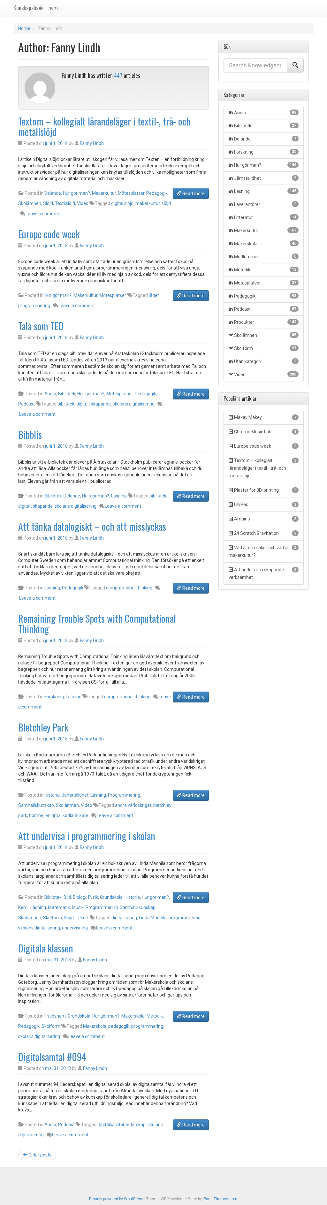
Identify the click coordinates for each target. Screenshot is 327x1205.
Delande (52, 193)
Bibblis (30, 434)
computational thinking (129, 587)
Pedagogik (157, 193)
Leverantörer (265, 204)
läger (154, 295)
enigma (53, 815)
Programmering (124, 795)
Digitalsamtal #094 (52, 1057)
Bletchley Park (43, 727)
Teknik (82, 917)
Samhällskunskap (36, 805)
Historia (52, 795)
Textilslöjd (65, 203)
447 (118, 75)
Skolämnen (29, 203)
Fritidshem (55, 1016)
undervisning (75, 927)
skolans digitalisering (134, 403)
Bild (67, 897)
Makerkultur (104, 193)
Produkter (265, 322)
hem (53, 8)
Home (24, 28)
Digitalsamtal (110, 1124)
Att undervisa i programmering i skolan (86, 836)
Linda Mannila (153, 917)
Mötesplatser (131, 193)
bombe (36, 815)
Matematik (59, 907)
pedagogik (118, 1026)
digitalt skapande (93, 403)
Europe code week (49, 234)
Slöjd (48, 203)
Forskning (54, 696)
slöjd (166, 203)
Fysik (93, 897)
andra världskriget (133, 805)
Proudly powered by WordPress (116, 1199)
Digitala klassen (45, 948)
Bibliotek (66, 393)
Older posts (39, 1154)
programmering (34, 305)
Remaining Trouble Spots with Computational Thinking (97, 623)
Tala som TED (41, 326)
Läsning (119, 495)
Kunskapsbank (28, 8)
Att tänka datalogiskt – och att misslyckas (92, 526)
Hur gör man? (76, 193)
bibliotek (65, 403)
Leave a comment (44, 213)
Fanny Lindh (92, 143)
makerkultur (147, 203)
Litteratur (265, 217)
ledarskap (136, 1124)
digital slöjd (122, 203)
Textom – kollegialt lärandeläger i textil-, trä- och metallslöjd (104, 126)
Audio (50, 393)
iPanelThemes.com (220, 1199)
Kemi (23, 907)
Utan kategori (265, 361)
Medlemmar (265, 256)
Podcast (26, 403)
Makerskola (133, 1016)
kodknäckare (75, 815)
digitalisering (124, 917)
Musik (78, 907)
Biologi (79, 897)
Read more (193, 193)
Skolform (52, 917)
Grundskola (111, 897)
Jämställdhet (75, 795)
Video (82, 203)
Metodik (155, 1016)
